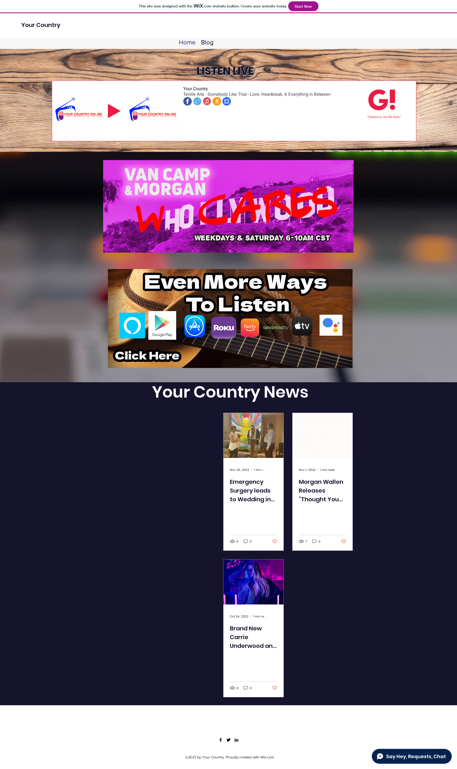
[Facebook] (220, 740)
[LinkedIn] (236, 740)
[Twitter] (228, 740)
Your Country (40, 25)
